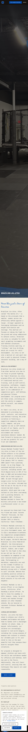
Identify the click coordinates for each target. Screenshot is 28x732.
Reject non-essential (10, 724)
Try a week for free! (15, 2)
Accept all (17, 727)
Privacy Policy (11, 720)
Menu (24, 2)
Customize (7, 727)
